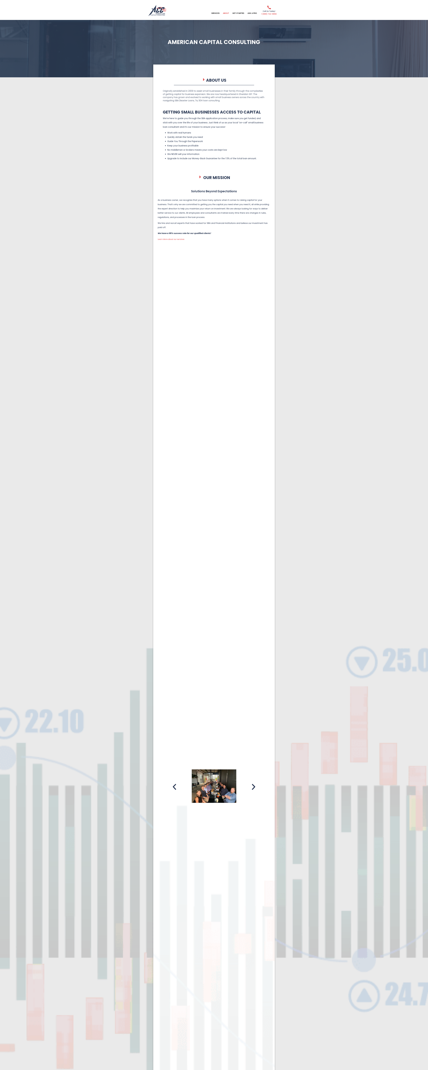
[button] (174, 787)
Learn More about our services (171, 239)
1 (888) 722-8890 (269, 14)
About (226, 13)
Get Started (238, 13)
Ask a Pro (252, 13)
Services (215, 13)
